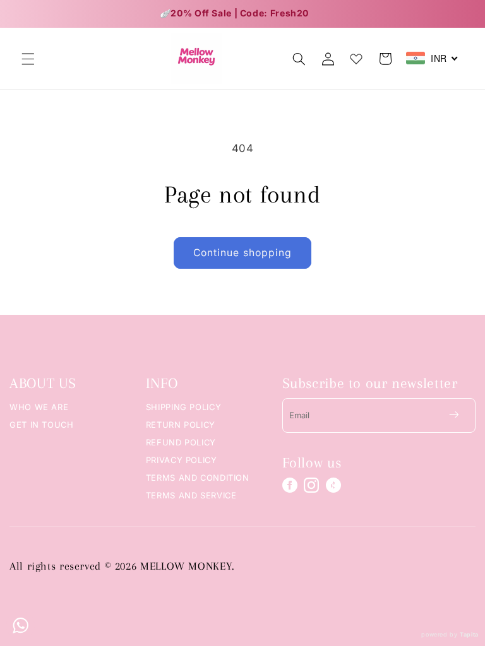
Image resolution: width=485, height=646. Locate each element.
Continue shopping (242, 253)
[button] (27, 58)
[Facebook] (289, 485)
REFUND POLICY (181, 442)
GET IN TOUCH (41, 425)
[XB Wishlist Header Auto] (356, 56)
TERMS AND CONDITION (197, 478)
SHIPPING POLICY (183, 407)
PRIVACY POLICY (181, 460)
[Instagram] (311, 485)
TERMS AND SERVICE (191, 495)
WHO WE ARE (38, 407)
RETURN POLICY (180, 425)
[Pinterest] (333, 485)
